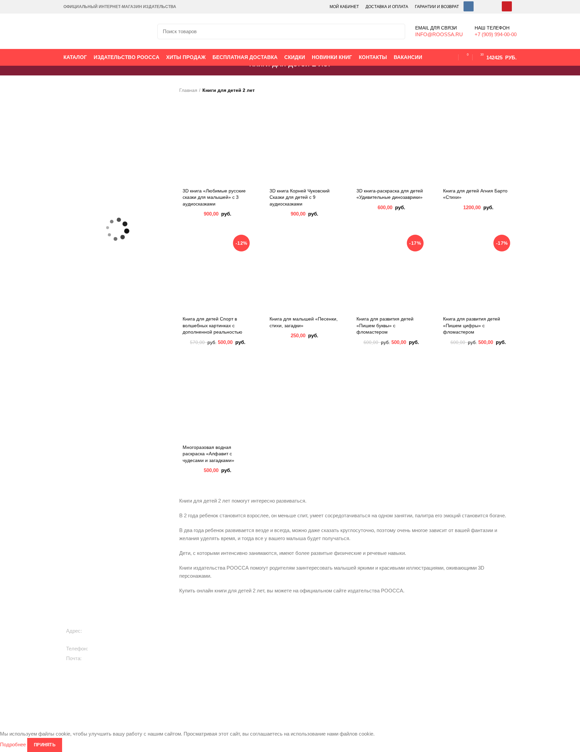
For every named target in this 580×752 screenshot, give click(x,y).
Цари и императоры (386, 680)
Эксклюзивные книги (309, 638)
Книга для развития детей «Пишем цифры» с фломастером (471, 325)
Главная (188, 90)
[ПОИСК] (396, 31)
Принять (44, 744)
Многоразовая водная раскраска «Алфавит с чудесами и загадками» (208, 454)
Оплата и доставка (470, 638)
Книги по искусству (384, 657)
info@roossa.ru (101, 658)
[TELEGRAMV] (481, 6)
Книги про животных (224, 638)
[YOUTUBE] (507, 6)
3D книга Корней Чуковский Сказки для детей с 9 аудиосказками (300, 197)
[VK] (469, 6)
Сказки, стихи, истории (227, 649)
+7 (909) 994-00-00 (112, 648)
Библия (372, 669)
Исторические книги (386, 626)
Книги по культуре (307, 683)
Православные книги (310, 660)
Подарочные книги (307, 626)
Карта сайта (462, 660)
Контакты (459, 649)
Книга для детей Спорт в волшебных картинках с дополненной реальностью (212, 325)
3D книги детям (219, 660)
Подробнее (13, 744)
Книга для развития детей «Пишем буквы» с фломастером (385, 325)
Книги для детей (220, 626)
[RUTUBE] (494, 6)
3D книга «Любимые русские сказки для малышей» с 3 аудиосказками (214, 197)
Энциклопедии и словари (392, 691)
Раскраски (213, 691)
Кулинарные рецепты (311, 672)
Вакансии (459, 626)
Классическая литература (315, 649)
